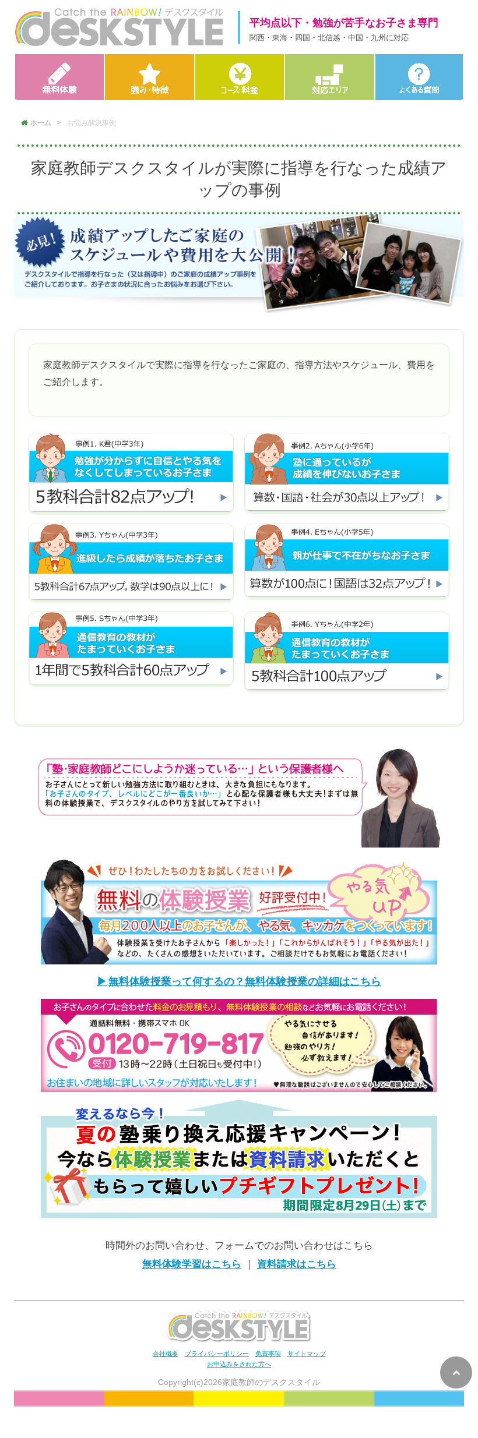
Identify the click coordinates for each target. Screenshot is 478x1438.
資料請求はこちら (296, 1264)
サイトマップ (306, 1353)
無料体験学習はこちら (191, 1264)
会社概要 (165, 1353)
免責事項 (268, 1353)
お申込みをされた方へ (239, 1364)
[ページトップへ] (456, 1372)
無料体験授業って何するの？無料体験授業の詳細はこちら (244, 981)
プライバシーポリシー (217, 1353)
